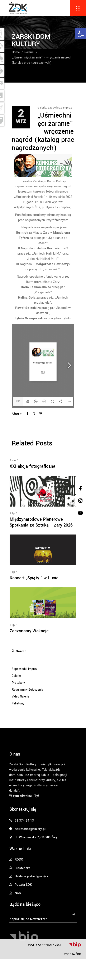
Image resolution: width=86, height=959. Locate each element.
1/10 (18, 401)
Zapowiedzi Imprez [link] (60, 108)
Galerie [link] (29, 52)
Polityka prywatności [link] (44, 945)
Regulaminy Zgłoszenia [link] (27, 689)
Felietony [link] (18, 703)
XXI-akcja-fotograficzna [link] (32, 466)
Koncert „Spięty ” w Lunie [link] (34, 578)
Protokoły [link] (18, 683)
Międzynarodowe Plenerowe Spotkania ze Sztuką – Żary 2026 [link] (41, 522)
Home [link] (16, 52)
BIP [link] (75, 944)
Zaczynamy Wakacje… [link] (31, 631)
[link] (80, 33)
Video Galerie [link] (20, 696)
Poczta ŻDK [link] (72, 954)
